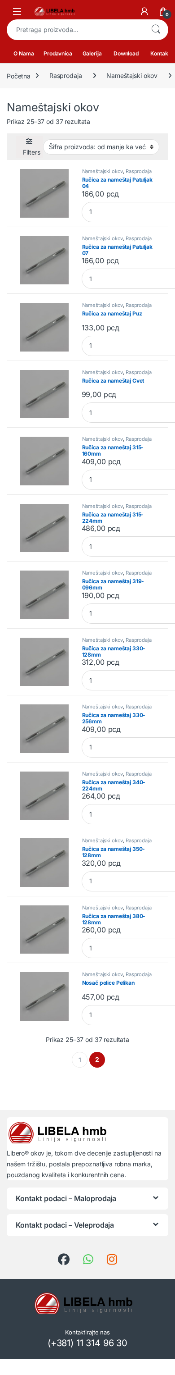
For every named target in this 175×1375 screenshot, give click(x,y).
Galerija (92, 53)
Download (126, 53)
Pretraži (155, 29)
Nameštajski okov (132, 75)
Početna (19, 75)
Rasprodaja (65, 75)
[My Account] (144, 11)
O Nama (23, 53)
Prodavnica (58, 53)
